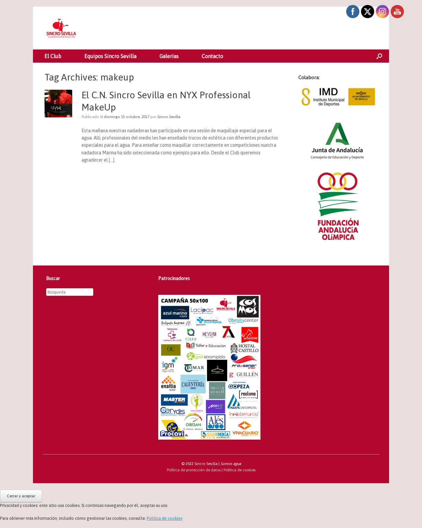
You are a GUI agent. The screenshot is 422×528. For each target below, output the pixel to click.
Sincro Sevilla (168, 116)
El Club (53, 56)
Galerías (169, 56)
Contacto (212, 56)
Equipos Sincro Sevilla (110, 56)
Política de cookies (240, 470)
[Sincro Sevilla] (61, 28)
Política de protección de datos (194, 470)
